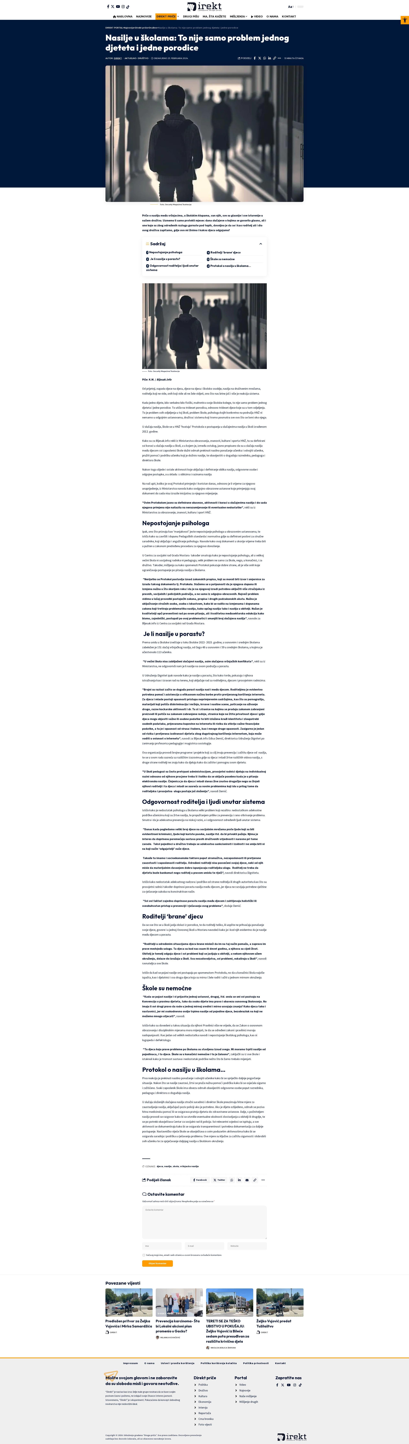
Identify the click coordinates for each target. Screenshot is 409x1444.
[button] (405, 20)
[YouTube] (118, 6)
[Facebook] (108, 6)
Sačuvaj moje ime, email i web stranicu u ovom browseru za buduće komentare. (184, 1255)
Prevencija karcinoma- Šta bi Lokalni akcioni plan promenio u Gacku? (178, 1326)
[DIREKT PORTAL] (204, 6)
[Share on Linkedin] (269, 58)
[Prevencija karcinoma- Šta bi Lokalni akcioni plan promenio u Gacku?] (179, 1302)
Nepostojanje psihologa (165, 252)
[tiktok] (127, 7)
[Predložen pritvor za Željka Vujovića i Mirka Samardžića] (129, 1302)
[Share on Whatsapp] (264, 58)
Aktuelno (130, 58)
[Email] (247, 1180)
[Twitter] (112, 6)
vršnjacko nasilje (189, 1166)
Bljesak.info (163, 379)
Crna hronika (235, 1309)
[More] (279, 58)
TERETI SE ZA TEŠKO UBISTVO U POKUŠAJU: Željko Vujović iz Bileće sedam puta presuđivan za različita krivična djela (227, 1331)
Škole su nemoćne (222, 259)
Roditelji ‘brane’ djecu (226, 252)
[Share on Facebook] (254, 58)
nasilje (168, 1166)
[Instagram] (123, 6)
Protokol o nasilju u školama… (230, 266)
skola (176, 1166)
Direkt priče (166, 1313)
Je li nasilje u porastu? (165, 259)
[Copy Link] (274, 58)
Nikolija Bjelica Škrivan (223, 1348)
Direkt (118, 58)
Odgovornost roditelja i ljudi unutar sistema (172, 268)
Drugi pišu (129, 1313)
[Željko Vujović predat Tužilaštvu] (280, 1302)
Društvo (143, 58)
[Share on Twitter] (259, 58)
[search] (284, 6)
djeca (160, 1166)
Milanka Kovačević (170, 1337)
